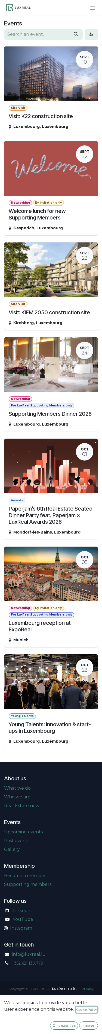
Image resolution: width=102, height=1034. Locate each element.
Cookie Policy (86, 1009)
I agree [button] (89, 1025)
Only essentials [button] (64, 1025)
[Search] (76, 34)
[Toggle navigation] (92, 7)
